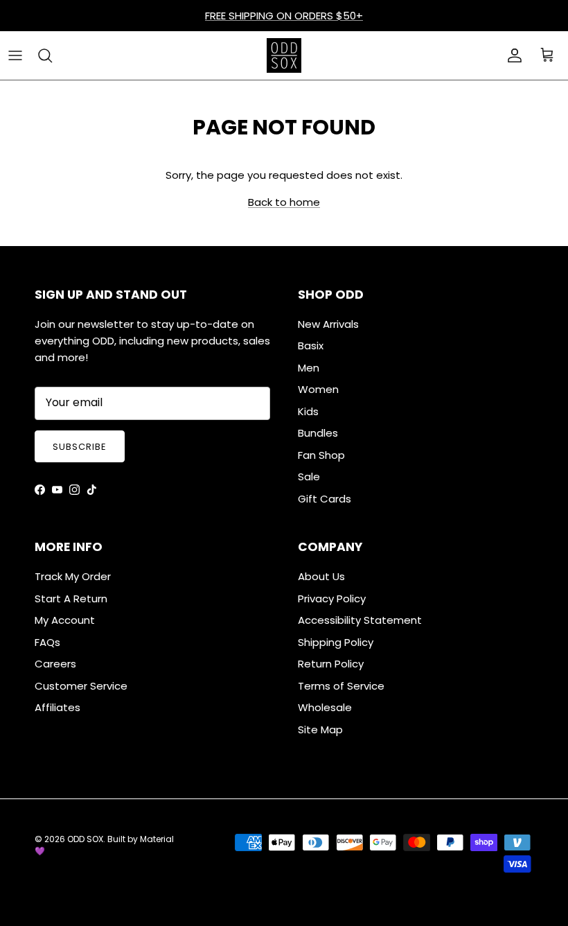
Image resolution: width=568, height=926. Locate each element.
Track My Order (73, 576)
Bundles (318, 433)
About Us (321, 576)
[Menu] (15, 55)
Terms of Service (341, 686)
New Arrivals (328, 324)
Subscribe (80, 446)
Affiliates (57, 707)
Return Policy (331, 663)
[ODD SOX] (284, 55)
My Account (65, 620)
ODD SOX (85, 839)
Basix (310, 345)
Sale (309, 476)
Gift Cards (324, 498)
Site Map (320, 729)
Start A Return (71, 598)
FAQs (47, 642)
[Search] (45, 55)
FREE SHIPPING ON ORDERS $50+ (284, 15)
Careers (55, 663)
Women (318, 389)
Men (308, 367)
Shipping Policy (335, 642)
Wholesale (325, 707)
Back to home (284, 202)
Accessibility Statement (360, 620)
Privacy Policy (332, 598)
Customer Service (81, 686)
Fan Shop (321, 455)
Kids (308, 411)
